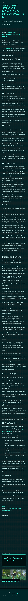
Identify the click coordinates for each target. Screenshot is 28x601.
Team (8, 25)
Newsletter (15, 25)
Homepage (4, 25)
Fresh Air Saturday (10, 581)
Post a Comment (10, 562)
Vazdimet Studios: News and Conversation (13, 11)
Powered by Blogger (15, 593)
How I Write (15, 508)
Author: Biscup (10, 508)
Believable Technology (7, 48)
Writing (9, 510)
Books (11, 25)
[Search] (25, 2)
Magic (19, 508)
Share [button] (3, 506)
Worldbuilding (5, 510)
